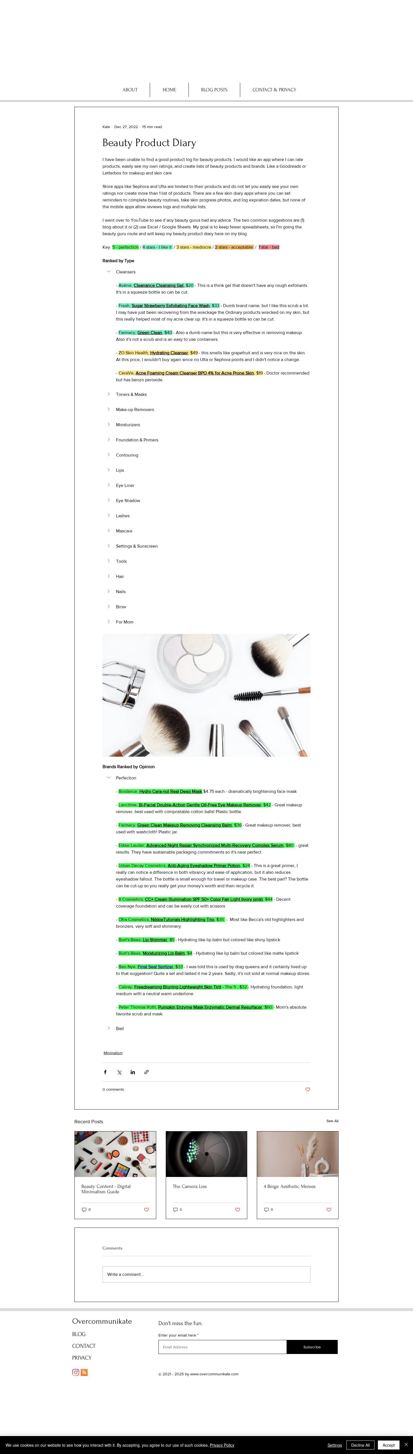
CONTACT (84, 1346)
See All (332, 1121)
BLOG (79, 1334)
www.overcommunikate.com (214, 1374)
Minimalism (113, 1053)
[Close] (406, 1445)
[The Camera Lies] (206, 1154)
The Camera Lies (190, 1186)
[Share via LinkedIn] (132, 1072)
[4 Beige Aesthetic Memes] (297, 1154)
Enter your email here (177, 1335)
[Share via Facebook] (105, 1072)
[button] (206, 272)
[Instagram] (75, 1372)
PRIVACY (82, 1358)
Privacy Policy (222, 1445)
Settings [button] (335, 1445)
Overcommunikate (102, 1321)
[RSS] (84, 1372)
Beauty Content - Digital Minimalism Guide (106, 1189)
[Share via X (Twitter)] (119, 1072)
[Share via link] (146, 1072)
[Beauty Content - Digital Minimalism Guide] (115, 1154)
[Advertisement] (168, 39)
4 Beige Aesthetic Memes (290, 1186)
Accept (389, 1445)
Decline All (360, 1445)
